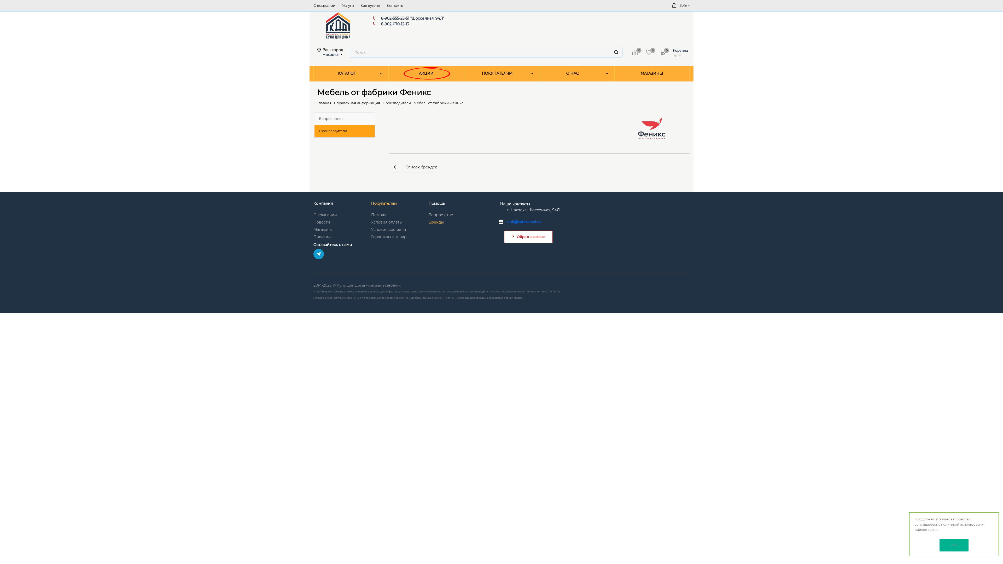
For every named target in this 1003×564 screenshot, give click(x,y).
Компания (323, 203)
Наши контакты (515, 204)
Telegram (318, 254)
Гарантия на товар (389, 236)
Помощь (379, 215)
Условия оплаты (386, 222)
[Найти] (616, 52)
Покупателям (384, 203)
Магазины (323, 229)
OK (954, 545)
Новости (321, 222)
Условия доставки (388, 229)
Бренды (436, 222)
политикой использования (963, 524)
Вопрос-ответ (442, 215)
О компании (325, 215)
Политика (323, 236)
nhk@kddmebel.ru (524, 222)
